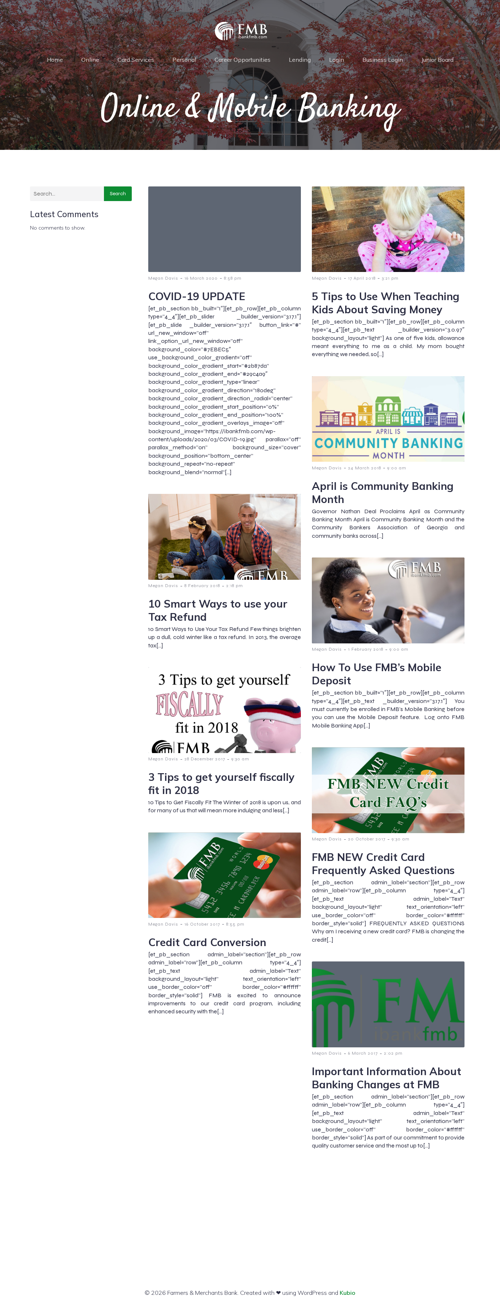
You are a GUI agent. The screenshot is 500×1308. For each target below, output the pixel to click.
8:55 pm (235, 924)
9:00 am (396, 467)
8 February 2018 (202, 585)
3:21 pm (390, 278)
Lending (300, 59)
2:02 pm (393, 1053)
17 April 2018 (362, 278)
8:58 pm (233, 278)
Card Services (135, 59)
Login (336, 59)
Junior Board (437, 59)
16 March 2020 (201, 278)
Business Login (382, 59)
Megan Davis (163, 278)
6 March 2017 (363, 1053)
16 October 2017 (202, 924)
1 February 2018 (365, 649)
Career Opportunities (242, 59)
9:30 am (240, 758)
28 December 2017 (204, 758)
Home (55, 59)
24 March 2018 (364, 467)
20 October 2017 (366, 839)
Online (90, 59)
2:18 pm (234, 585)
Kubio (347, 1292)
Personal (184, 59)
